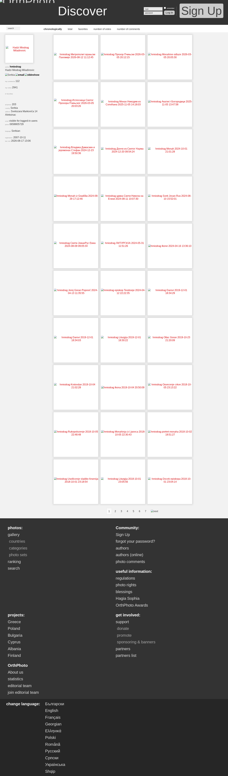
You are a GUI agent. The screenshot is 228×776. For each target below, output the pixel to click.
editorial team (20, 686)
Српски (51, 758)
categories (18, 548)
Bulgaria (15, 635)
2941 (11, 87)
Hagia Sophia (127, 598)
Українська (55, 764)
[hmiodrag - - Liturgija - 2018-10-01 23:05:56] (123, 481)
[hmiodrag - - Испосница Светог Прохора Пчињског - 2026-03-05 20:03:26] (76, 106)
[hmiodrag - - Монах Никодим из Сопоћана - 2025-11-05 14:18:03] (123, 104)
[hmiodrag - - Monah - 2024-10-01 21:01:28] (170, 151)
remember (170, 8)
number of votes (102, 29)
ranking (14, 561)
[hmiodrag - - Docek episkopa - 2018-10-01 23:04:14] (170, 481)
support (122, 622)
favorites (83, 29)
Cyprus (14, 642)
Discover (82, 11)
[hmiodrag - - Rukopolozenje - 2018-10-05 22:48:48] (76, 434)
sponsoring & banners (136, 642)
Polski (50, 737)
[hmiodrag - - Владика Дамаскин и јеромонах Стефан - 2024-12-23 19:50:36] (76, 153)
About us (15, 672)
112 (12, 81)
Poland (14, 628)
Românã (52, 744)
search (14, 568)
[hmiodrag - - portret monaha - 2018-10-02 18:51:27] (170, 434)
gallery (14, 534)
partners (123, 649)
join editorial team (23, 692)
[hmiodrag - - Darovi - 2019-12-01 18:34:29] (170, 293)
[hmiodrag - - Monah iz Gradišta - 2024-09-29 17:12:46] (76, 198)
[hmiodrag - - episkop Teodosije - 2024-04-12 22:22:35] (123, 293)
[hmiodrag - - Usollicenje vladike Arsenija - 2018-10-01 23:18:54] (76, 481)
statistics (15, 679)
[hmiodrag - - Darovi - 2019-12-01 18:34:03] (76, 340)
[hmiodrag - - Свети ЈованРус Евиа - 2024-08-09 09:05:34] (76, 246)
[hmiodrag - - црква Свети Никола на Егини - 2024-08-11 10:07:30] (123, 198)
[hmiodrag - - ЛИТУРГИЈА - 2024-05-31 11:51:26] (123, 246)
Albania (14, 649)
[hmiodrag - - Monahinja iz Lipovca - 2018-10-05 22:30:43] (123, 434)
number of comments (128, 29)
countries (17, 541)
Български (54, 704)
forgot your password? (135, 541)
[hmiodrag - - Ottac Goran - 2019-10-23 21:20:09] (170, 340)
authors (122, 548)
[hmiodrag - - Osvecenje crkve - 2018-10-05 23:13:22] (170, 387)
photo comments (130, 561)
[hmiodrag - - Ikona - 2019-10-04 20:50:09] (122, 387)
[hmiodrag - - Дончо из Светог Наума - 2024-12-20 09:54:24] (123, 151)
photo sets (18, 555)
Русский (52, 751)
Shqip (50, 771)
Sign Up (201, 10)
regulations (125, 578)
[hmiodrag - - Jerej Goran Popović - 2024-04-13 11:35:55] (76, 293)
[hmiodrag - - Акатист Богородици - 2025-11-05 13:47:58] (170, 104)
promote (124, 635)
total (70, 29)
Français (52, 717)
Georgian (53, 724)
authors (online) (129, 555)
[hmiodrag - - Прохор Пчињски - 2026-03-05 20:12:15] (123, 57)
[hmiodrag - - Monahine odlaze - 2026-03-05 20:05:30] (170, 57)
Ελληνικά (53, 731)
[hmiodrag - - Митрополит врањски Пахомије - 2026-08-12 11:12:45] (76, 57)
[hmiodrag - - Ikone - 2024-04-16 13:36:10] (169, 246)
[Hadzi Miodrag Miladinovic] (19, 50)
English (51, 710)
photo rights (126, 585)
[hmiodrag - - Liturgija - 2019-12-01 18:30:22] (123, 340)
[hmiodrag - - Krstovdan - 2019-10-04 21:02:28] (76, 387)
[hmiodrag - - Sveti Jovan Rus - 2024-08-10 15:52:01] (170, 198)
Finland (14, 655)
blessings (124, 592)
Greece (14, 622)
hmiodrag (15, 66)
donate (123, 628)
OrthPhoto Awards (132, 605)
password (149, 13)
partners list (126, 655)
